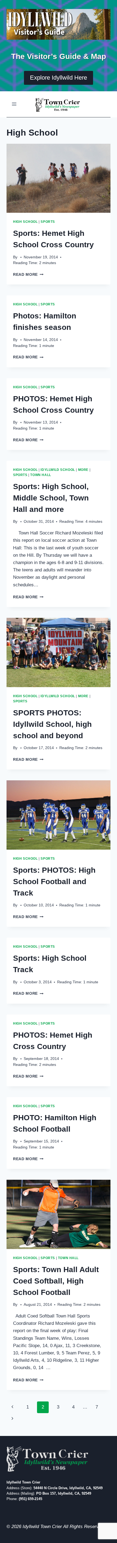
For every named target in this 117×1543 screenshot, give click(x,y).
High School (25, 222)
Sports (48, 222)
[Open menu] (14, 104)
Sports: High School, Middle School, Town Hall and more (51, 498)
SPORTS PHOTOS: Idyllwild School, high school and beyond (52, 724)
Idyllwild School (58, 470)
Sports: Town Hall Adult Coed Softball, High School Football (56, 1281)
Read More (28, 275)
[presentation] (58, 178)
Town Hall (40, 475)
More (83, 470)
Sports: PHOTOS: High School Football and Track (54, 881)
